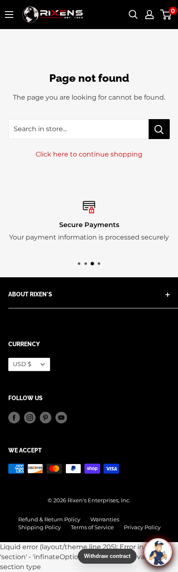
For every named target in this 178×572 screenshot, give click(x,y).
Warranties (104, 519)
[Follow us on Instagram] (30, 417)
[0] (166, 15)
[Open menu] (9, 14)
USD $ (22, 364)
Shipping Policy (39, 527)
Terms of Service (92, 527)
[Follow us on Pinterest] (45, 417)
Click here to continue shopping (89, 154)
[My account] (149, 14)
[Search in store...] (159, 129)
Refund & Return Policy (49, 519)
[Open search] (133, 14)
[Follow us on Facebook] (14, 417)
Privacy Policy (142, 527)
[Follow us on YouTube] (61, 417)
